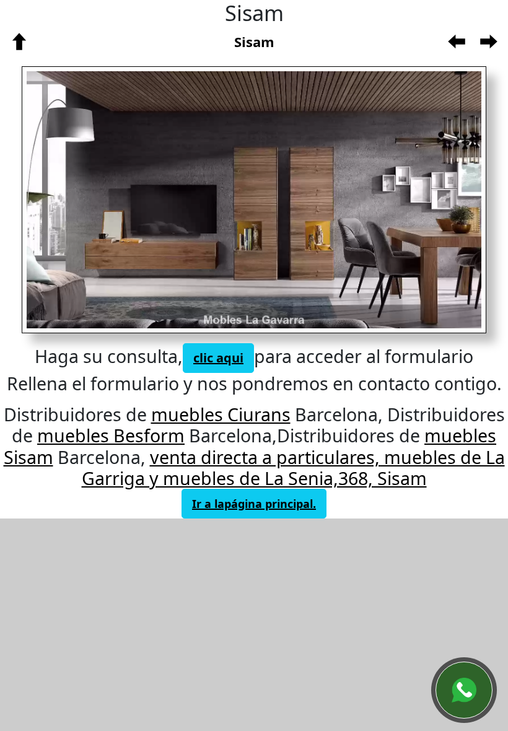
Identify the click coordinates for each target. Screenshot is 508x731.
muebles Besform (111, 435)
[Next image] (356, 199)
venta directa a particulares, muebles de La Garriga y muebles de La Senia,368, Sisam (293, 467)
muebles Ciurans (221, 414)
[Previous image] (129, 199)
